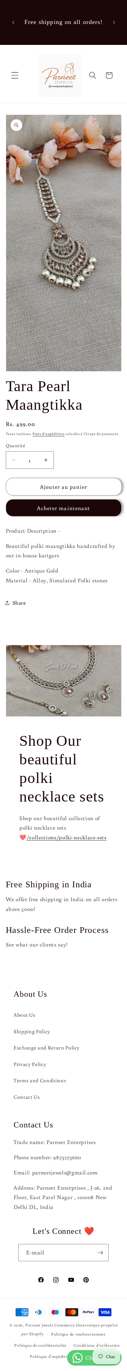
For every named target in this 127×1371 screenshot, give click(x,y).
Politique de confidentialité (40, 1345)
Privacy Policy (30, 1064)
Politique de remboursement (78, 1334)
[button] (15, 75)
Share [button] (19, 602)
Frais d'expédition (49, 433)
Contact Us (27, 1096)
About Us (24, 1014)
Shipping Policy (32, 1031)
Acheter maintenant (63, 507)
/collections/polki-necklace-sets (66, 837)
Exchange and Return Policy (47, 1047)
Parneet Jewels (39, 1324)
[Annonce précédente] (13, 22)
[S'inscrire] (100, 1253)
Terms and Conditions (40, 1080)
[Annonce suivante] (114, 22)
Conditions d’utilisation (96, 1345)
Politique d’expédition (51, 1356)
